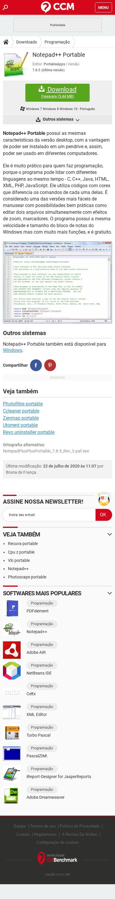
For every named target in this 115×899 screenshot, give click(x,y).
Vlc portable (19, 560)
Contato (22, 834)
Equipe (20, 826)
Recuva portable (23, 543)
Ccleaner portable (21, 411)
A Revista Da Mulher (79, 834)
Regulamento (45, 834)
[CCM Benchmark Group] (57, 859)
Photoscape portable (27, 577)
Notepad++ (18, 568)
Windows (12, 350)
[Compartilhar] (36, 365)
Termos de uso (42, 826)
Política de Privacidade (79, 826)
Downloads (26, 42)
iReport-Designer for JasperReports (59, 776)
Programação (57, 42)
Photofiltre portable (23, 404)
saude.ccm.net (57, 874)
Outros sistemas (58, 119)
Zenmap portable (21, 418)
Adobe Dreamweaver (46, 797)
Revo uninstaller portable (29, 432)
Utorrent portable (20, 425)
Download (59, 92)
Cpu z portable (21, 552)
